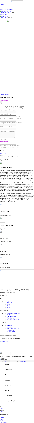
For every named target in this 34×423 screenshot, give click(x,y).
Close (1, 408)
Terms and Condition (13, 328)
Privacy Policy (11, 331)
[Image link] (5, 351)
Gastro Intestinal (11, 316)
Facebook (9, 325)
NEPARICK (3, 18)
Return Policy (11, 330)
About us (9, 304)
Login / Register (11, 401)
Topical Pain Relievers (13, 319)
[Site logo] (17, 9)
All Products (10, 303)
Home (2, 9)
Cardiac (9, 315)
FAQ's (9, 307)
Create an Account (5, 417)
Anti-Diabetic (10, 318)
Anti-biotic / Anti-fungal (13, 313)
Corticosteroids (8, 9)
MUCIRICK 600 (5, 13)
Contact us (10, 306)
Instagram (9, 327)
